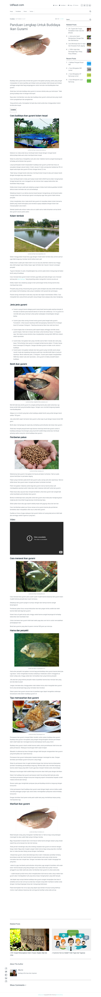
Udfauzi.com (17, 5)
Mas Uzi (20, 970)
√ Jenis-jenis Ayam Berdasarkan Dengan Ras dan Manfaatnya (76, 38)
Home (56, 5)
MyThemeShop (59, 994)
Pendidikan (62, 5)
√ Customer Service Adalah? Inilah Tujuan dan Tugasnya (68, 953)
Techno (76, 5)
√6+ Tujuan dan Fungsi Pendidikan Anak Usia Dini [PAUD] (76, 31)
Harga (70, 5)
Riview (25, 11)
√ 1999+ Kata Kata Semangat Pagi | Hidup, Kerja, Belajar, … (75, 51)
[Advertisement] (36, 69)
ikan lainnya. (21, 279)
